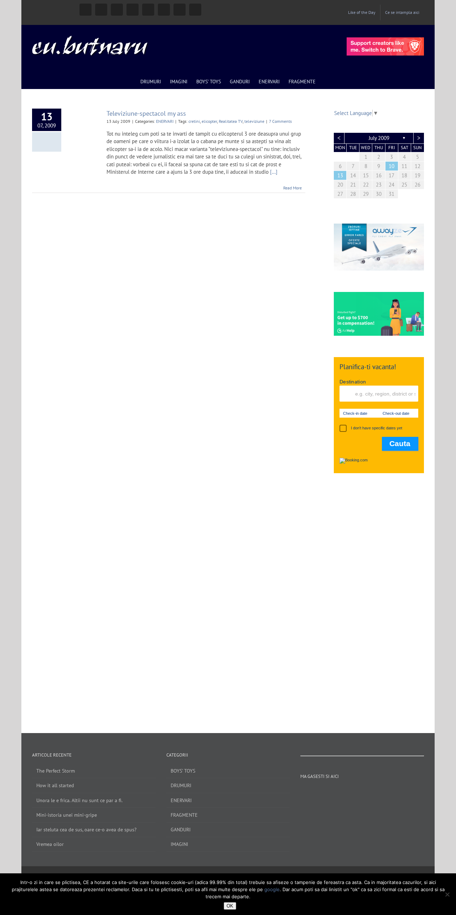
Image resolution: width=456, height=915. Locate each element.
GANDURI (181, 829)
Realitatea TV (231, 121)
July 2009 (379, 138)
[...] (274, 171)
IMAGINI (179, 844)
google (272, 889)
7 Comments (280, 121)
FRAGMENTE (184, 815)
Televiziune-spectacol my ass (146, 113)
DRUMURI (181, 785)
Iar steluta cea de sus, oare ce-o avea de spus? (86, 829)
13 (340, 175)
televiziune (254, 121)
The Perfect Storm (55, 771)
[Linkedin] (376, 792)
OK (230, 906)
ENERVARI (164, 121)
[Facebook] (328, 792)
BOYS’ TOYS (183, 771)
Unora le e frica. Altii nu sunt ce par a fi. (79, 800)
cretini (194, 121)
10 (391, 166)
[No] (447, 894)
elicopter (209, 121)
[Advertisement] (379, 596)
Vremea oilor (50, 844)
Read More (292, 187)
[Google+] (367, 792)
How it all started (55, 785)
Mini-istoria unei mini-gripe (66, 815)
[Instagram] (338, 792)
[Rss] (386, 792)
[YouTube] (348, 792)
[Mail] (396, 792)
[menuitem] (361, 12)
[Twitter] (357, 792)
